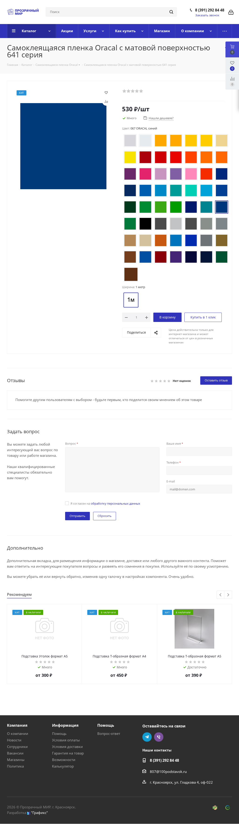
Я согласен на (105, 503)
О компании (17, 733)
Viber (158, 737)
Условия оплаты (66, 740)
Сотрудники (17, 746)
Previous (221, 595)
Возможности (63, 759)
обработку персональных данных (115, 503)
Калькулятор (63, 766)
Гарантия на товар (68, 753)
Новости (14, 740)
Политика (15, 766)
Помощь (59, 733)
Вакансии (15, 753)
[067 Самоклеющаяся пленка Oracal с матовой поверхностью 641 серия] (63, 145)
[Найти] (171, 12)
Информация (65, 725)
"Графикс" (39, 812)
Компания (17, 725)
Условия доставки (67, 746)
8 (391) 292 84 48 (209, 10)
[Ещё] (224, 31)
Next (228, 595)
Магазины (16, 759)
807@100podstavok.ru (168, 771)
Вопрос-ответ (108, 733)
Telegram (147, 737)
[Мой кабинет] (230, 12)
